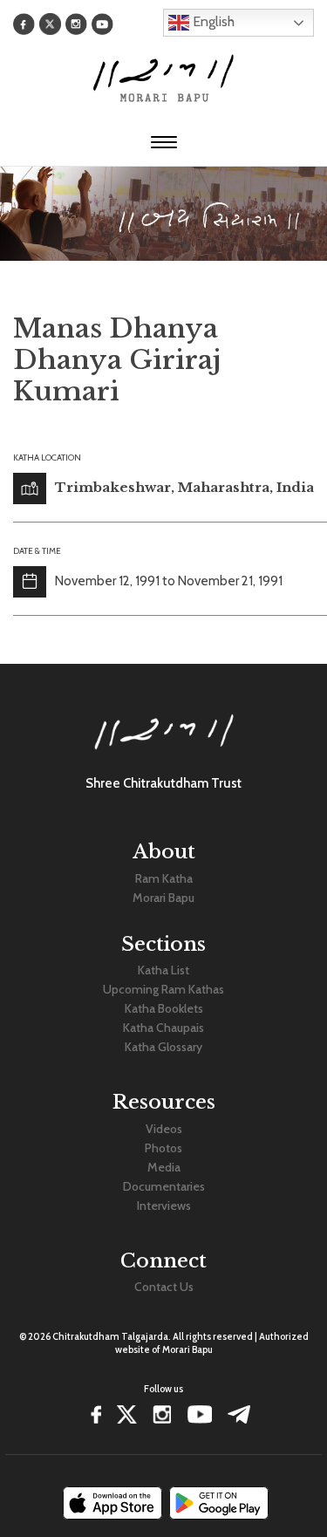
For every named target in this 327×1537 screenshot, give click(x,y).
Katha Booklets (164, 1008)
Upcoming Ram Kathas (163, 989)
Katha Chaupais (163, 1027)
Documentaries (164, 1186)
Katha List (163, 970)
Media (164, 1167)
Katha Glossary (163, 1047)
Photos (163, 1148)
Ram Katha (164, 878)
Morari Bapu (163, 897)
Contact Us (164, 1286)
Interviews (164, 1205)
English (212, 21)
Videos (164, 1129)
